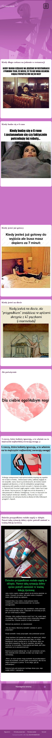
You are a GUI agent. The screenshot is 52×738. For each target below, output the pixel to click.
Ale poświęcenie (9, 372)
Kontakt (44, 732)
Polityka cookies (31, 732)
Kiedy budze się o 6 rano (13, 124)
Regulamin (7, 732)
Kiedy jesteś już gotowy (13, 228)
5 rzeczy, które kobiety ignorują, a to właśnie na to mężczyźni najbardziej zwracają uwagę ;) (25, 440)
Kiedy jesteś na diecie (12, 302)
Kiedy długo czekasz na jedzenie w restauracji (23, 62)
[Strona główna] (9, 7)
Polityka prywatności (19, 732)
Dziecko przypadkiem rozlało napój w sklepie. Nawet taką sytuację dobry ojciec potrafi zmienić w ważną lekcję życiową (26, 520)
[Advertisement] (26, 39)
